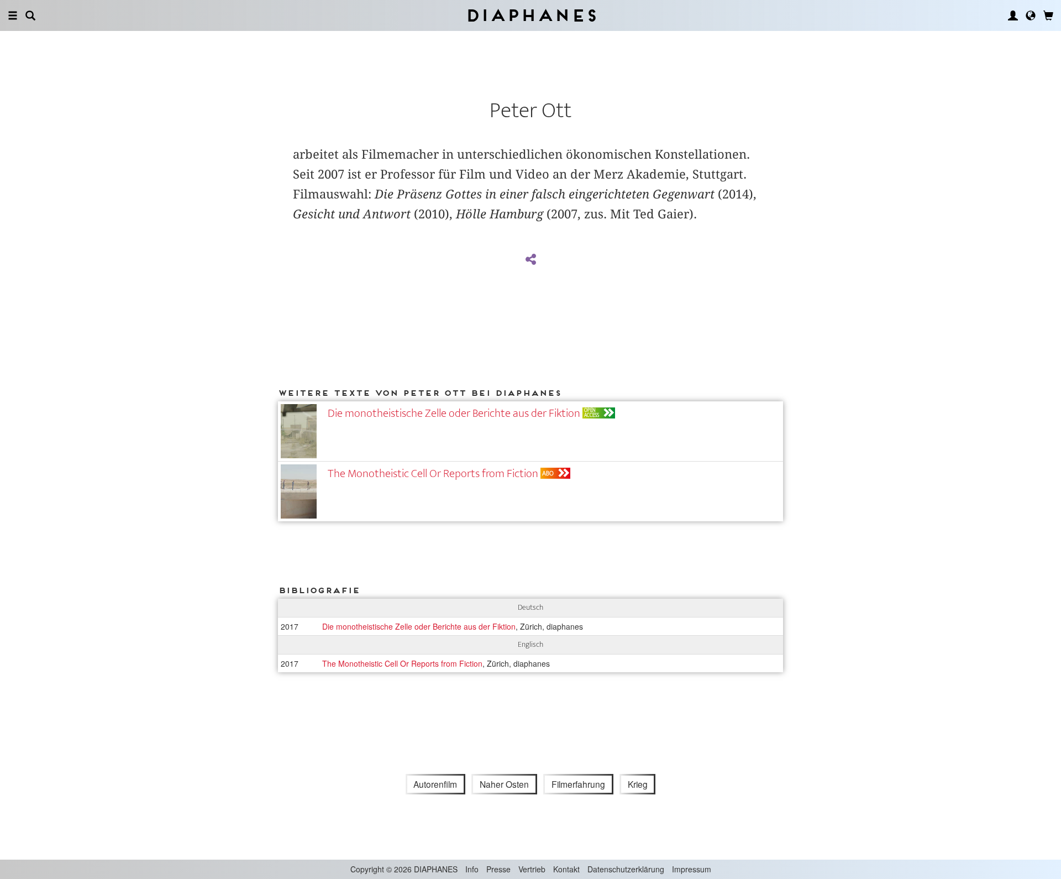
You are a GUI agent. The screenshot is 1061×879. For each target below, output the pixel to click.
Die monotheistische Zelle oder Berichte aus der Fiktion (454, 413)
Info (472, 869)
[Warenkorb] (1048, 15)
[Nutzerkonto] (1013, 15)
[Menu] (13, 15)
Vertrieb (531, 869)
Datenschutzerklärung (625, 869)
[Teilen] (530, 260)
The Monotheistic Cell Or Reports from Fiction (433, 473)
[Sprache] (1031, 15)
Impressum (691, 869)
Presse (498, 869)
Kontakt (566, 869)
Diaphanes (530, 15)
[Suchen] (30, 15)
